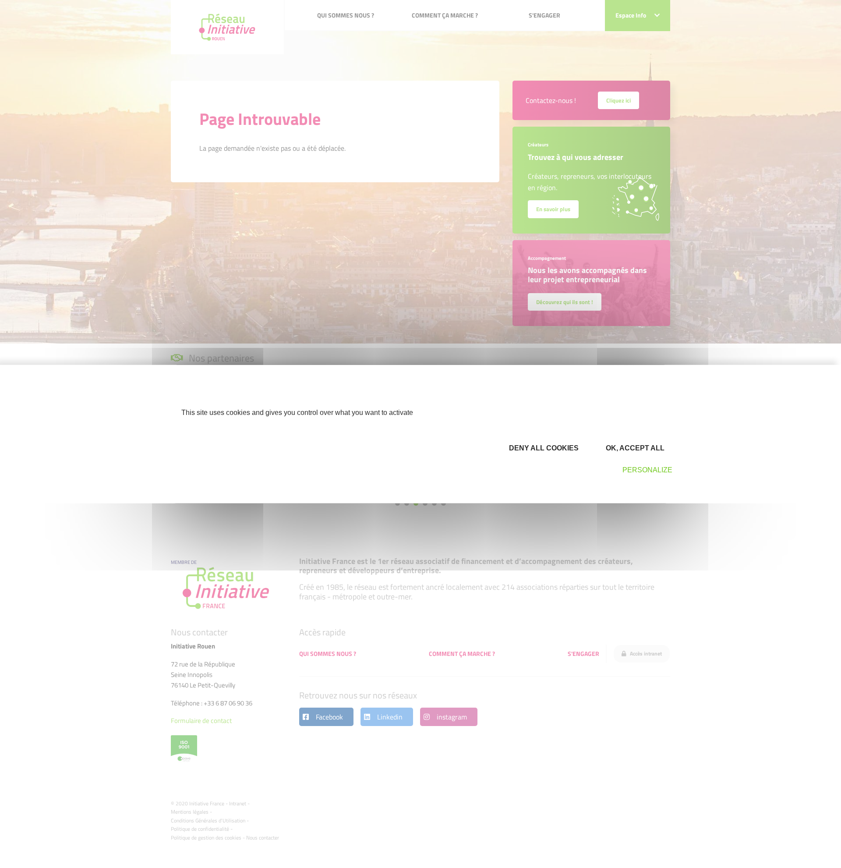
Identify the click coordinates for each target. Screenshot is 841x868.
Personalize (647, 470)
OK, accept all (634, 448)
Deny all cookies (543, 448)
